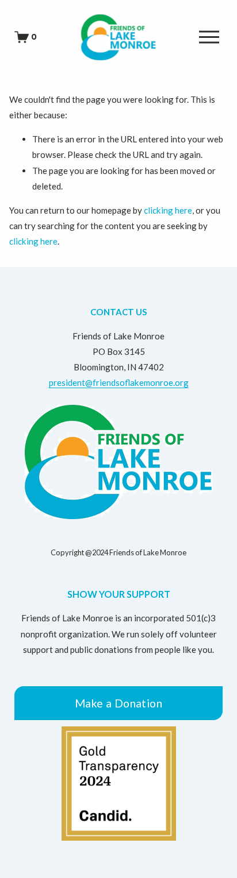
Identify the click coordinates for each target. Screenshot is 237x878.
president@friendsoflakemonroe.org (119, 382)
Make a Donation (118, 703)
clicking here (168, 210)
